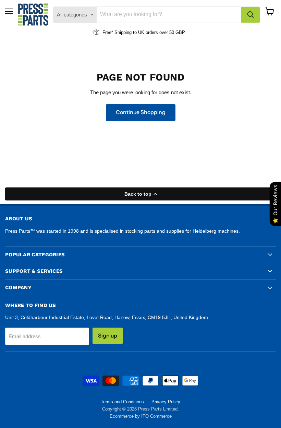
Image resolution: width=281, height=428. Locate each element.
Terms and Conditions (122, 401)
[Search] (250, 15)
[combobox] (169, 15)
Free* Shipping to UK (123, 32)
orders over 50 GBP (164, 32)
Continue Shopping (141, 112)
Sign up (107, 335)
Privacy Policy (165, 401)
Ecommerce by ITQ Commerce (141, 416)
